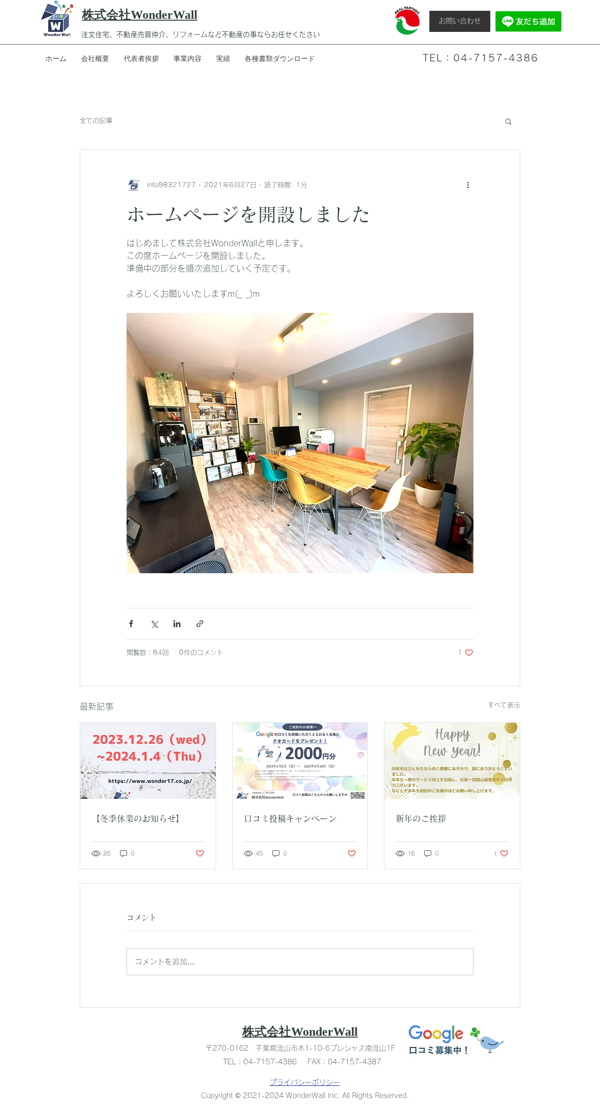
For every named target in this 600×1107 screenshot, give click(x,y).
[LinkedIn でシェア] (176, 623)
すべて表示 (504, 705)
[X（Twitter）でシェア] (154, 623)
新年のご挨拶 (421, 818)
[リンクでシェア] (199, 623)
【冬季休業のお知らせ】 (137, 818)
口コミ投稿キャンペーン (290, 818)
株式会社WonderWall (300, 1032)
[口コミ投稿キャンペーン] (300, 761)
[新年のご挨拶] (452, 761)
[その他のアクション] (467, 185)
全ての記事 (96, 120)
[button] (508, 121)
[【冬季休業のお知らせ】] (148, 761)
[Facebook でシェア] (131, 623)
